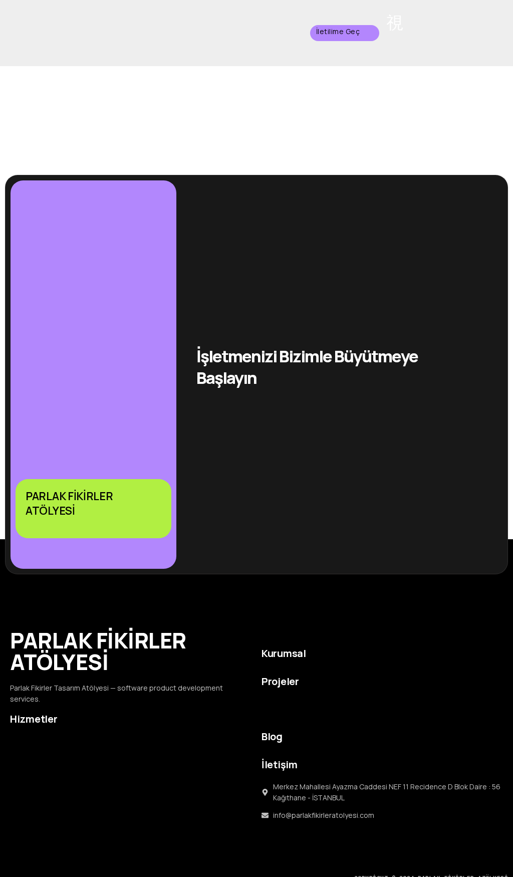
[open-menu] (394, 23)
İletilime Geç (338, 31)
